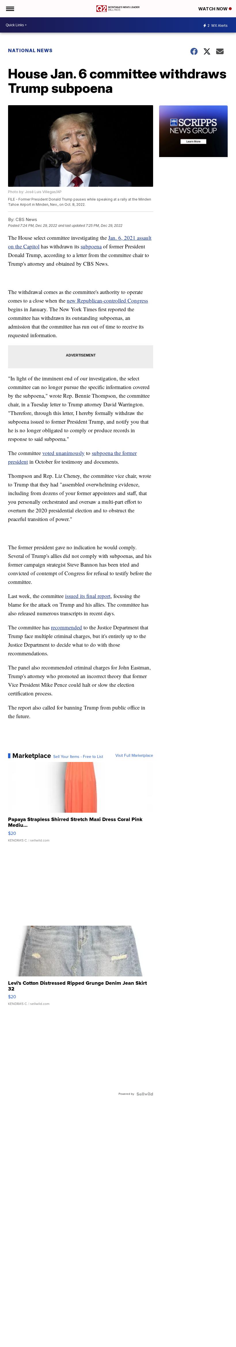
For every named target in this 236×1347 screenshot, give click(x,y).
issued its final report (88, 595)
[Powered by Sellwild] (144, 1094)
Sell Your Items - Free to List (78, 757)
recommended (66, 627)
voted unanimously (63, 452)
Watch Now (213, 9)
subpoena (91, 246)
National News (30, 50)
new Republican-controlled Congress (107, 300)
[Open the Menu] (9, 8)
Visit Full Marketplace (134, 756)
